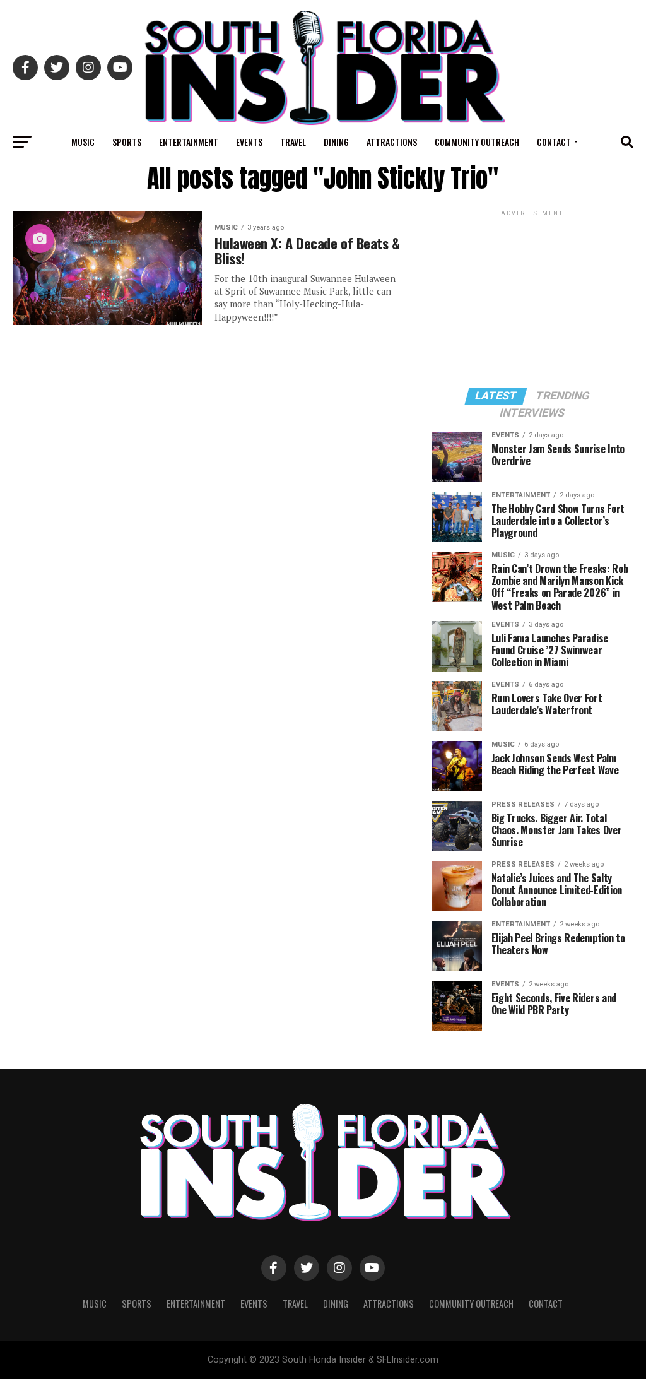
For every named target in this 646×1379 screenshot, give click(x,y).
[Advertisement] (532, 298)
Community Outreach (477, 141)
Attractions (392, 141)
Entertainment (188, 141)
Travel (293, 141)
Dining (336, 141)
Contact (554, 141)
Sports (126, 141)
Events (249, 141)
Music (83, 141)
